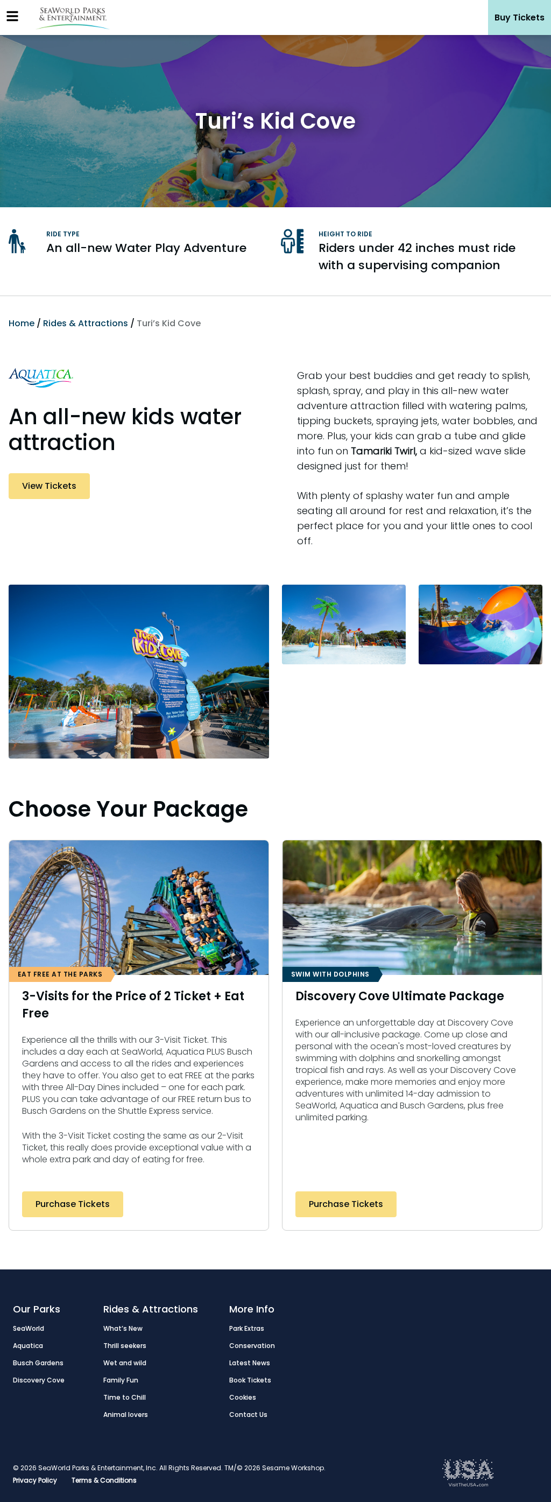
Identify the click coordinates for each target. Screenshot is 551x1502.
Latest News (249, 1362)
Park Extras (246, 1328)
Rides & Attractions (85, 323)
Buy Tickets (520, 17)
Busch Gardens (38, 1362)
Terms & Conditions (104, 1480)
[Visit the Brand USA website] (468, 1484)
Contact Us (248, 1414)
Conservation (252, 1345)
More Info (251, 1309)
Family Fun (120, 1380)
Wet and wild (124, 1362)
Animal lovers (125, 1414)
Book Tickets (250, 1380)
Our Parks (36, 1309)
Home (21, 323)
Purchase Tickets (73, 1204)
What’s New (123, 1328)
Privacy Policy (35, 1480)
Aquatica (28, 1345)
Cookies (242, 1397)
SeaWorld (28, 1328)
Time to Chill (124, 1397)
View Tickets (49, 486)
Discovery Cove (39, 1380)
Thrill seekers (124, 1345)
